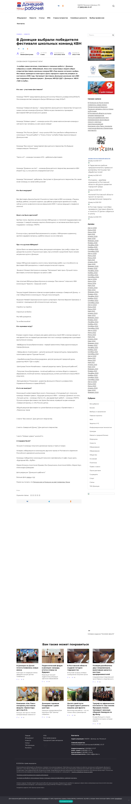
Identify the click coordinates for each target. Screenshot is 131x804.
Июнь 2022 (92, 335)
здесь (29, 477)
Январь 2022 (92, 345)
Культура (93, 431)
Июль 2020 (92, 384)
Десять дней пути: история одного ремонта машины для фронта (78, 705)
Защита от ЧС (94, 423)
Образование (95, 447)
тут (34, 477)
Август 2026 (92, 228)
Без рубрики (94, 404)
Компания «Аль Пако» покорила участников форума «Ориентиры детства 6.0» (100, 128)
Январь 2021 (92, 371)
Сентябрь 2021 (93, 354)
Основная (93, 459)
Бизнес (92, 408)
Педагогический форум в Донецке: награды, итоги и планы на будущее (100, 109)
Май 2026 (91, 234)
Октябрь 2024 (93, 275)
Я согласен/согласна (66, 801)
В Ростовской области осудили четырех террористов (77, 668)
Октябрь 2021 (93, 352)
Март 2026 (91, 238)
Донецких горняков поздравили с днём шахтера (50, 705)
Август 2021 (92, 356)
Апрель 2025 (92, 262)
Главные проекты (96, 415)
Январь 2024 (92, 294)
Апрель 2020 (93, 388)
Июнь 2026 (92, 232)
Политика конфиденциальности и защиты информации (32, 775)
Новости (32, 18)
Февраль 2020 (93, 392)
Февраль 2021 (93, 369)
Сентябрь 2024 (93, 277)
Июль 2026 (92, 230)
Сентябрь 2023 (93, 303)
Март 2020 (92, 390)
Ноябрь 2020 (93, 375)
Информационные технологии (101, 427)
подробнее (45, 798)
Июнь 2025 (92, 258)
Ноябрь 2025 (92, 247)
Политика (93, 463)
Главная (27, 735)
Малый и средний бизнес (99, 435)
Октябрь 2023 (93, 300)
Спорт (92, 478)
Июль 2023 (92, 307)
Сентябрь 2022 (93, 328)
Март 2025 (91, 264)
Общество (93, 455)
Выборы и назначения (98, 412)
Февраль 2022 (93, 343)
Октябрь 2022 (93, 326)
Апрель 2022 (92, 339)
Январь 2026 (92, 243)
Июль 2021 (92, 358)
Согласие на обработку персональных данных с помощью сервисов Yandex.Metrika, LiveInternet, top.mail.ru (47, 778)
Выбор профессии (97, 18)
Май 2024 (91, 285)
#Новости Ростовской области (99, 158)
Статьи (41, 18)
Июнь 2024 (92, 283)
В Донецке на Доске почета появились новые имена (27, 668)
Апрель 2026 (92, 236)
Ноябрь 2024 (92, 273)
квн (18, 490)
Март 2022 (92, 341)
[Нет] (129, 800)
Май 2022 (91, 337)
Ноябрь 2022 (92, 324)
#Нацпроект (22, 18)
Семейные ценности (78, 18)
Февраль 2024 (93, 292)
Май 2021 (91, 362)
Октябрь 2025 (93, 249)
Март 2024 (92, 290)
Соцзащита (94, 474)
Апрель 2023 (92, 313)
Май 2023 (91, 311)
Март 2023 (92, 315)
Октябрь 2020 (93, 377)
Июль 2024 (92, 281)
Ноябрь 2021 (92, 350)
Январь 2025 (92, 268)
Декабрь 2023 (93, 296)
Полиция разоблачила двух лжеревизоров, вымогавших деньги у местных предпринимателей (102, 670)
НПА (48, 18)
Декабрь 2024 (93, 270)
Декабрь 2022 (93, 322)
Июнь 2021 (92, 360)
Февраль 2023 (93, 317)
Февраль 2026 (93, 241)
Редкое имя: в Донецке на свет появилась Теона (51, 482)
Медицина (93, 439)
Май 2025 (91, 260)
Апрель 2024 (92, 288)
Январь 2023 (92, 320)
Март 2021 (91, 367)
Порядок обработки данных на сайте (82, 772)
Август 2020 (92, 382)
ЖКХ (91, 419)
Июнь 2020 (92, 386)
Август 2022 (92, 330)
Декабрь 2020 (93, 373)
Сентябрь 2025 (93, 251)
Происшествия (95, 470)
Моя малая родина (49, 738)
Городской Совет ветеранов (53, 740)
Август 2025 (92, 253)
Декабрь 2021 (93, 347)
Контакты (21, 23)
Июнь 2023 (92, 309)
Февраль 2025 (93, 266)
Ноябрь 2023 (92, 298)
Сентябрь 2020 (93, 379)
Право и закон (95, 466)
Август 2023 (92, 305)
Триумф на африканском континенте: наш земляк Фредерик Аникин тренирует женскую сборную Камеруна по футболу (103, 708)
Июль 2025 (92, 256)
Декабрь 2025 (93, 245)
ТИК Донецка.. (95, 486)
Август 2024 (92, 279)
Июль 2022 (92, 332)
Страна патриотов (60, 18)
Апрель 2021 (92, 364)
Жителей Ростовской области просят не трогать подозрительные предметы (100, 197)
